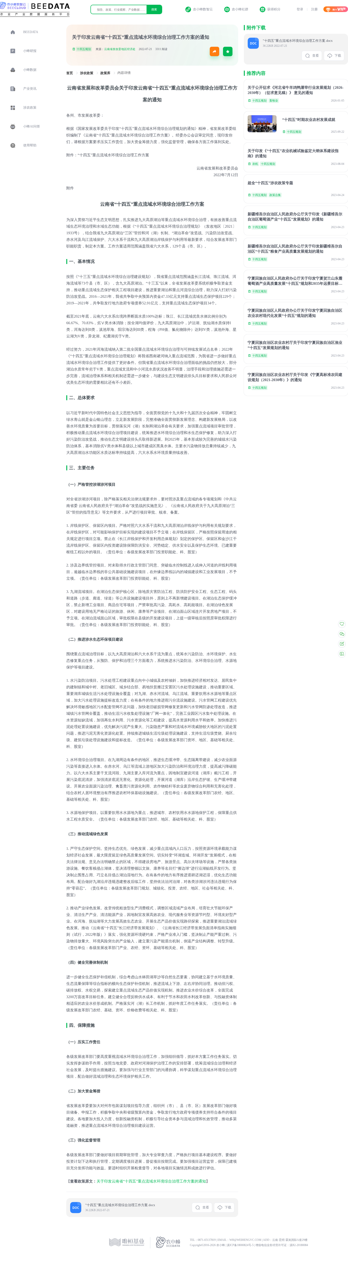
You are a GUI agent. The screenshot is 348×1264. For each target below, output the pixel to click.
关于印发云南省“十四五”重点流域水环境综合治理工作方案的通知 (151, 1181)
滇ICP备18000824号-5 (240, 1245)
